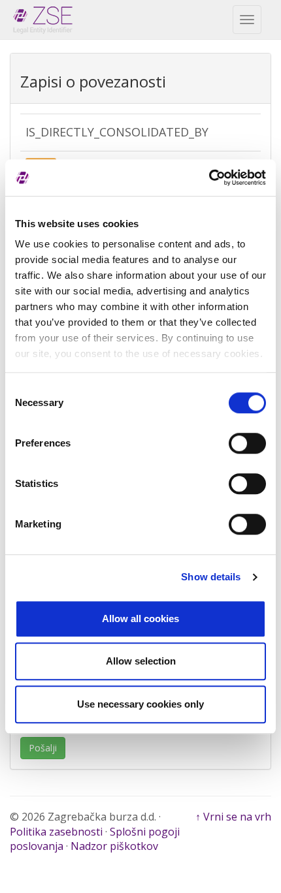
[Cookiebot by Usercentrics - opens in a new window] (209, 177)
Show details (210, 576)
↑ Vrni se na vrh (233, 816)
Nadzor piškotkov (114, 846)
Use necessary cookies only (140, 704)
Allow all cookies (140, 618)
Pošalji (43, 748)
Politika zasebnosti (56, 831)
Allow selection (141, 660)
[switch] (247, 443)
